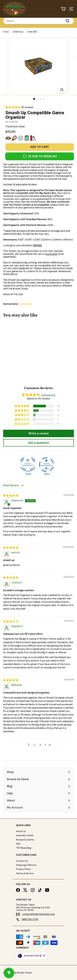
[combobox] (38, 21)
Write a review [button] (38, 433)
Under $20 (32, 31)
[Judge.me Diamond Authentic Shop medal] (27, 464)
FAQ (18, 843)
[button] (13, 107)
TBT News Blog (23, 847)
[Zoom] (61, 89)
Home (6, 31)
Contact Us (22, 860)
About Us (21, 831)
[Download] (25, 303)
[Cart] (63, 8)
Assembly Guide (24, 835)
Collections (18, 31)
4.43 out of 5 (48, 395)
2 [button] (34, 745)
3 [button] (40, 745)
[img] (10, 495)
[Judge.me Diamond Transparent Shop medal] (46, 464)
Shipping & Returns (26, 865)
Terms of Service (25, 873)
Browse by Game (25, 839)
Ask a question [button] (38, 443)
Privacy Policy (23, 869)
